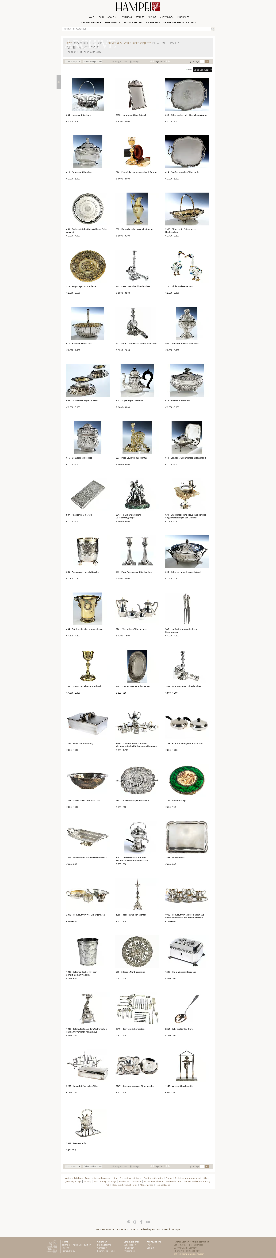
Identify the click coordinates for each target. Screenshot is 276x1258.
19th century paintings (105, 1181)
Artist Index (166, 17)
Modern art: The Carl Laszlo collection (162, 1181)
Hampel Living (163, 1184)
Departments (112, 22)
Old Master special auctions (180, 22)
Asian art (136, 1181)
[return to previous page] (59, 82)
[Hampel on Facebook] (141, 1222)
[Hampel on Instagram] (134, 1222)
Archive (152, 17)
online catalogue (91, 22)
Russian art (124, 1181)
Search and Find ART (107, 1250)
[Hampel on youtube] (147, 1222)
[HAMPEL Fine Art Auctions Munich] (138, 8)
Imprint (65, 1247)
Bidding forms (104, 1244)
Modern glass (146, 1184)
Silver (206, 1178)
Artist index (129, 1250)
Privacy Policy (68, 1250)
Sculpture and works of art (188, 1178)
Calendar (127, 17)
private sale (153, 22)
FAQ (149, 1244)
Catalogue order (132, 1241)
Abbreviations (154, 1241)
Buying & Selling (133, 22)
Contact (150, 1247)
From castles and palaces (97, 1178)
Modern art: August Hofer (124, 1184)
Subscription (130, 1244)
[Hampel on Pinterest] (128, 1222)
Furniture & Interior (153, 1178)
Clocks (169, 1178)
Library (87, 1181)
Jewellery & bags (73, 1181)
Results (140, 17)
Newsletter (129, 1247)
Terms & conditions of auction (76, 1244)
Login (101, 17)
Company (102, 1247)
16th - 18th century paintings (126, 1178)
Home (91, 17)
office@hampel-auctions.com (189, 1253)
